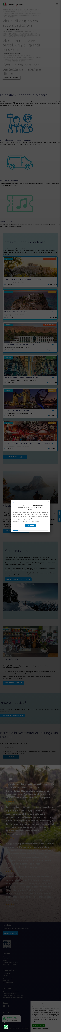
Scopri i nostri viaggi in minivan (17, 579)
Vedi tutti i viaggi (14, 457)
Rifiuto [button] (42, 1025)
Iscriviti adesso (9, 933)
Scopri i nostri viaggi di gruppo (15, 531)
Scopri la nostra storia (12, 683)
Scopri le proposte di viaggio (11, 715)
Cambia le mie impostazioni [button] (40, 1028)
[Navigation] (57, 4)
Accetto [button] (35, 1025)
